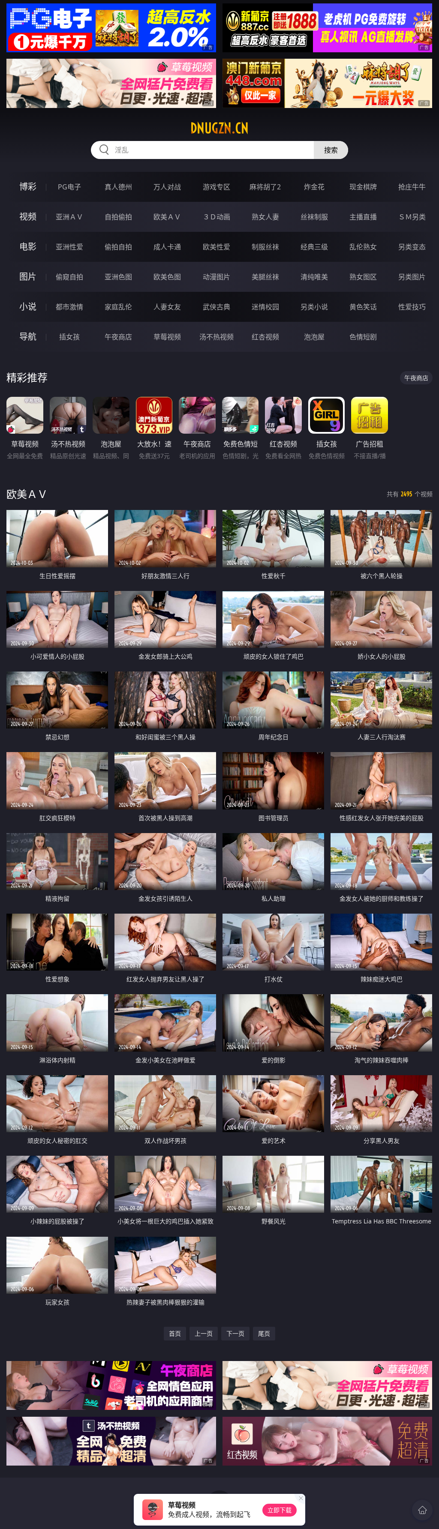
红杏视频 (265, 337)
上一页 (204, 1333)
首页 (175, 1333)
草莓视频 (167, 337)
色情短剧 (363, 337)
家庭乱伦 (118, 307)
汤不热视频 (216, 337)
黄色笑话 (363, 307)
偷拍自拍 (118, 247)
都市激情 (69, 307)
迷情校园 (265, 307)
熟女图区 (363, 277)
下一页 (235, 1333)
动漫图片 (216, 277)
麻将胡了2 (265, 187)
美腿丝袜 (265, 277)
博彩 (27, 186)
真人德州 (118, 187)
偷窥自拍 (69, 277)
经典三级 (314, 247)
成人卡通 (167, 247)
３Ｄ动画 (216, 217)
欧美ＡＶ (167, 217)
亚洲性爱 (69, 247)
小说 (27, 306)
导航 (27, 336)
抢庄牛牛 (412, 187)
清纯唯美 (314, 277)
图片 (27, 276)
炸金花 (314, 187)
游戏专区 (216, 187)
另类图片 (412, 277)
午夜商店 (118, 337)
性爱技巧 (412, 307)
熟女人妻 (265, 217)
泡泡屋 (314, 337)
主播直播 (363, 217)
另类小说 (314, 307)
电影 (27, 246)
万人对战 (167, 187)
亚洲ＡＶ (69, 217)
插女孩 (69, 337)
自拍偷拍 (118, 217)
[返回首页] (422, 1510)
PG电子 (69, 187)
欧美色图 (167, 277)
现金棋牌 (363, 187)
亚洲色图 (118, 277)
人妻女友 (167, 307)
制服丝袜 (265, 247)
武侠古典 (216, 307)
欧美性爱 (216, 247)
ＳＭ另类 (412, 217)
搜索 (331, 150)
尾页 (264, 1333)
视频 (27, 216)
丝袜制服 (314, 217)
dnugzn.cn (219, 128)
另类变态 (412, 247)
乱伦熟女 (363, 247)
